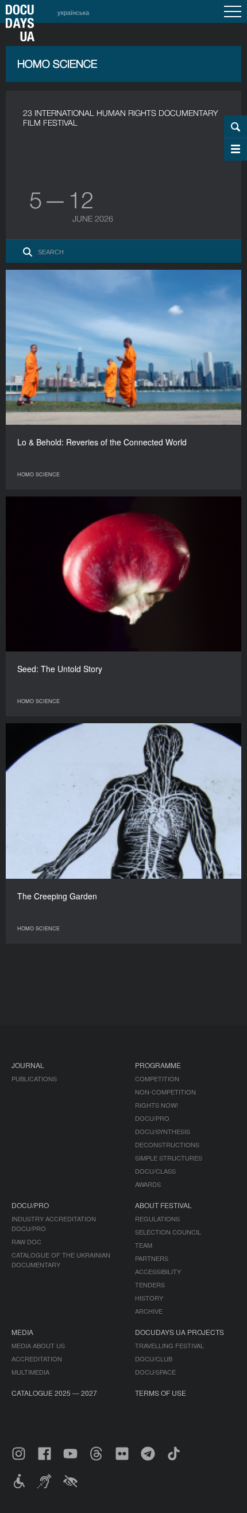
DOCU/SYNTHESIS (162, 1131)
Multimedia (30, 1371)
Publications (34, 1078)
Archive (149, 1311)
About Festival (163, 1205)
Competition (157, 1078)
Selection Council (168, 1231)
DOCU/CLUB (153, 1358)
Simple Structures (168, 1157)
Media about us (38, 1345)
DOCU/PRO (152, 1118)
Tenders (150, 1284)
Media (22, 1332)
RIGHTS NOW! (156, 1104)
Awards (148, 1184)
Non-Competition (165, 1091)
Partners (151, 1258)
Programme (158, 1065)
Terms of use (160, 1393)
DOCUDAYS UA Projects (179, 1332)
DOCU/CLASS (155, 1171)
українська (73, 12)
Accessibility (158, 1271)
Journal (27, 1065)
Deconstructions (167, 1144)
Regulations (157, 1218)
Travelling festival (169, 1345)
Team (143, 1245)
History (149, 1297)
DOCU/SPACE (155, 1371)
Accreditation (36, 1358)
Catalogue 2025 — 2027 (54, 1393)
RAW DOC (26, 1241)
